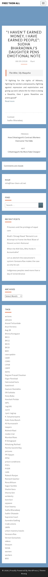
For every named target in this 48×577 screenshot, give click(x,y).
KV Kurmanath (11, 423)
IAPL (7, 402)
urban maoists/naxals (14, 530)
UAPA (7, 527)
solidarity (9, 496)
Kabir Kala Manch (12, 420)
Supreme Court (11, 517)
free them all (11, 3)
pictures (8, 451)
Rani (32, 61)
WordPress (33, 570)
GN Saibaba (10, 392)
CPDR (7, 364)
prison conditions (12, 461)
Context (10, 117)
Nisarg (24, 573)
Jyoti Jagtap (10, 413)
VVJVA (7, 548)
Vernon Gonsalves (13, 537)
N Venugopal (10, 440)
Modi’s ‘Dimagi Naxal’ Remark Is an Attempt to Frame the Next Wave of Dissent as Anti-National (23, 239)
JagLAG (8, 406)
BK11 (7, 337)
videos (7, 541)
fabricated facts (12, 382)
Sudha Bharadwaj (15, 120)
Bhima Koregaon (12, 333)
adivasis (8, 320)
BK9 (7, 351)
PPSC (7, 458)
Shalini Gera (10, 489)
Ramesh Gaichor (12, 479)
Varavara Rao (10, 534)
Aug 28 (8, 330)
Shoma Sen (10, 492)
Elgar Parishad (11, 378)
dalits (7, 371)
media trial (10, 434)
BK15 (7, 344)
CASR (7, 358)
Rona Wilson (10, 482)
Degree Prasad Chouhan (15, 375)
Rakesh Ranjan (11, 475)
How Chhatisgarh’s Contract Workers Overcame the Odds (24, 137)
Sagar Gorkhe (11, 486)
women (8, 551)
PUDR (7, 468)
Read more (9, 101)
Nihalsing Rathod (12, 444)
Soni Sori (9, 499)
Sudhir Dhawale (11, 513)
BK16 (7, 347)
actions (8, 316)
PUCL (7, 465)
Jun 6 (7, 409)
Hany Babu (9, 396)
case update (10, 354)
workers (8, 555)
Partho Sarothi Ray (13, 447)
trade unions (10, 524)
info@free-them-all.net (15, 183)
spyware (8, 503)
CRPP (7, 368)
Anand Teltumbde (13, 323)
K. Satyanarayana (12, 416)
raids (7, 472)
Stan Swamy (10, 506)
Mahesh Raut (10, 430)
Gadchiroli (9, 385)
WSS (7, 558)
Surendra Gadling (12, 520)
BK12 (7, 340)
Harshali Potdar (12, 399)
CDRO (7, 361)
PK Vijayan (9, 454)
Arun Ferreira (10, 326)
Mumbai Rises (11, 437)
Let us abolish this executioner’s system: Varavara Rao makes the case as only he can (23, 261)
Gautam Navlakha (13, 389)
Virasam (8, 544)
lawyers (8, 427)
